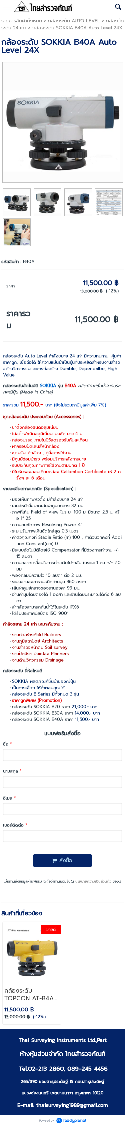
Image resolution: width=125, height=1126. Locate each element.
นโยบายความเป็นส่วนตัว (93, 881)
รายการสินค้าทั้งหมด (21, 20)
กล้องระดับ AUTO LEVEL (74, 20)
